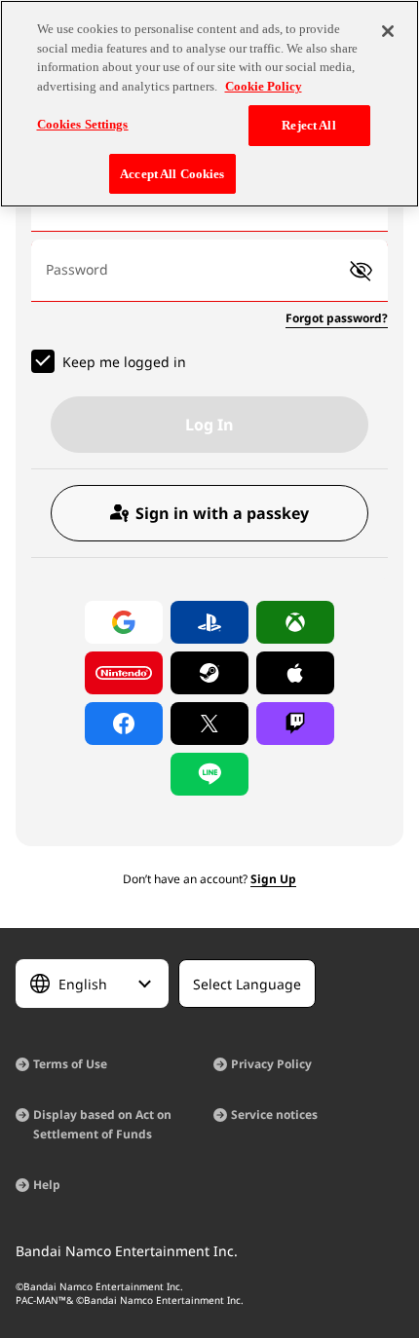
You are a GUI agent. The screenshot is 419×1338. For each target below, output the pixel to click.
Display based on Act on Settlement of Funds (102, 1124)
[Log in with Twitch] (295, 723)
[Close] (387, 31)
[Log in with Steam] (209, 672)
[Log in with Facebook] (124, 723)
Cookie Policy (263, 86)
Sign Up (273, 879)
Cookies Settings (83, 124)
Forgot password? (337, 318)
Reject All (308, 125)
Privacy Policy (271, 1064)
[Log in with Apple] (295, 672)
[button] (361, 271)
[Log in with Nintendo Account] (124, 672)
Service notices (274, 1114)
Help (46, 1184)
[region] (209, 103)
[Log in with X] (209, 723)
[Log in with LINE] (209, 774)
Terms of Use (70, 1064)
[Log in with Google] (124, 622)
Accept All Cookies (172, 174)
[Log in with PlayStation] (209, 622)
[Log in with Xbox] (295, 622)
